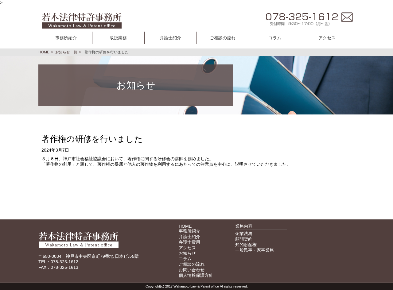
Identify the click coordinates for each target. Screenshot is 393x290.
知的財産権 (246, 244)
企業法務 (243, 233)
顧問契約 (243, 239)
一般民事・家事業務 (254, 250)
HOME (43, 52)
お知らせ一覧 (66, 52)
